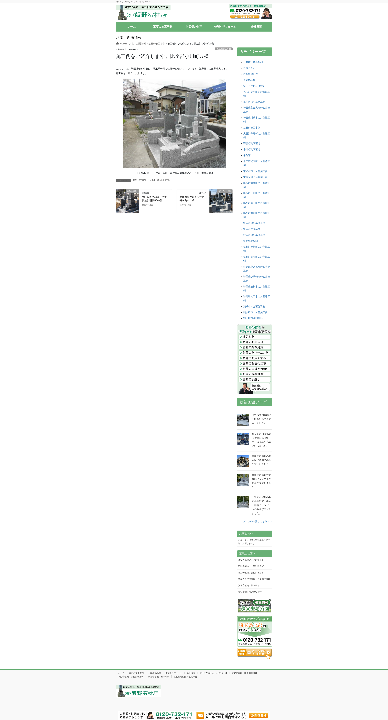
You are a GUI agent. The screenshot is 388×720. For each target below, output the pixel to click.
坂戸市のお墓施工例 (254, 101)
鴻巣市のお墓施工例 (254, 306)
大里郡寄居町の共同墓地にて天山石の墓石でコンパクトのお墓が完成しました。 (261, 505)
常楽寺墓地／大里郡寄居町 (251, 573)
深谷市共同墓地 (251, 229)
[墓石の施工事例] (127, 199)
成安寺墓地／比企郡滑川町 (251, 560)
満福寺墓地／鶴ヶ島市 (248, 585)
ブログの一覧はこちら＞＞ (257, 521)
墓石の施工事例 (224, 49)
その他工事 (249, 80)
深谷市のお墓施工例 (254, 223)
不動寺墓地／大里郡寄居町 (251, 566)
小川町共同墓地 (251, 149)
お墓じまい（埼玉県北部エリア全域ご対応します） (254, 542)
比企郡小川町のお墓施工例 (159, 180)
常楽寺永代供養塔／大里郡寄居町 (254, 579)
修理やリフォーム (173, 673)
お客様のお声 (250, 74)
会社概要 (191, 673)
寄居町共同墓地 (251, 143)
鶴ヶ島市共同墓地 (253, 318)
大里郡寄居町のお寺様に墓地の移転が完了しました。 (261, 460)
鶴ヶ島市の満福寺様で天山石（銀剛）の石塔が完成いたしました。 (261, 440)
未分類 (247, 155)
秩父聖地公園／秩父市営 (250, 592)
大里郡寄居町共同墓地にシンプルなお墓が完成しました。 (261, 481)
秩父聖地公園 (250, 240)
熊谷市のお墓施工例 (254, 235)
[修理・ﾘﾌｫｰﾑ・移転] (220, 201)
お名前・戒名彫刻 (253, 62)
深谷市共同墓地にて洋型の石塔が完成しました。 (261, 419)
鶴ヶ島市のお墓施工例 (255, 312)
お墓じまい (249, 68)
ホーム (121, 673)
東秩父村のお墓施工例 (255, 177)
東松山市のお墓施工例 (255, 171)
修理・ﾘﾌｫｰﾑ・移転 (253, 85)
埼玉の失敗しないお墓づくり (213, 673)
